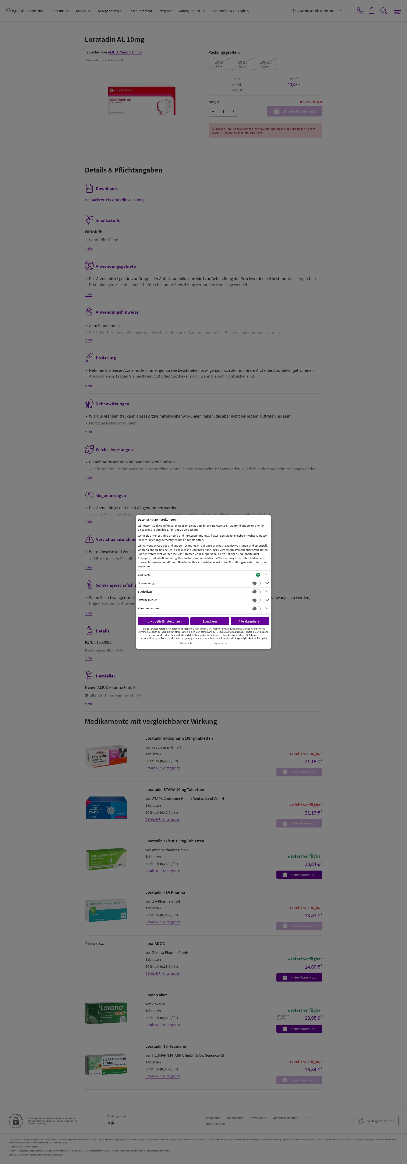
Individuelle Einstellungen (163, 621)
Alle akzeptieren (249, 621)
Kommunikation (148, 608)
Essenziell (144, 574)
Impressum (220, 643)
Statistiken (145, 591)
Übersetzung (146, 583)
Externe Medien (148, 600)
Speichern (209, 621)
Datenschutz (188, 643)
